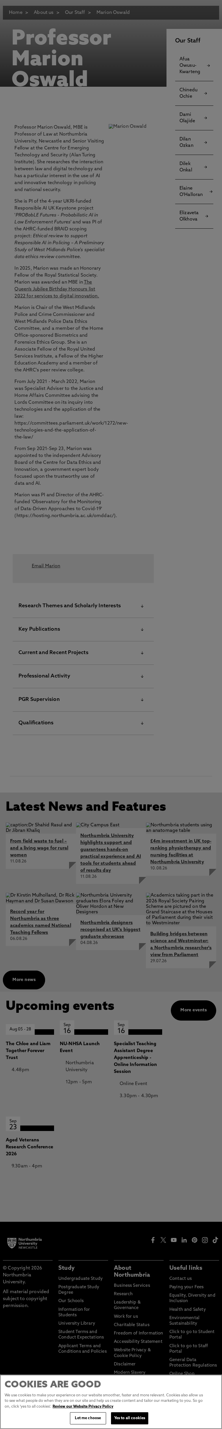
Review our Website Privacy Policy (83, 1406)
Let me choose (88, 1418)
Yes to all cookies (129, 1418)
